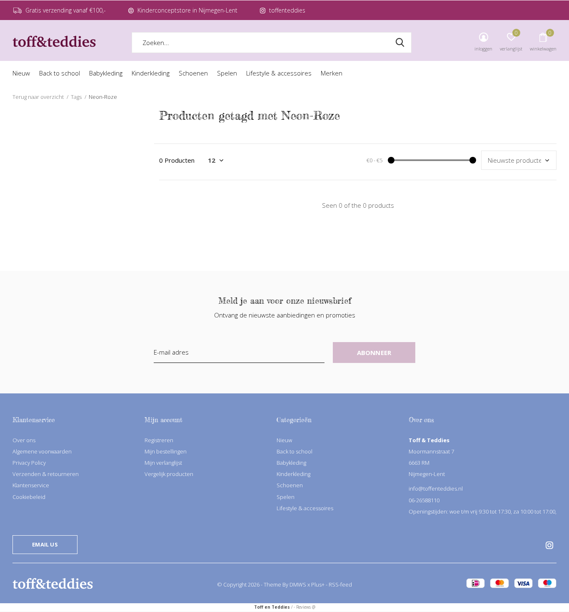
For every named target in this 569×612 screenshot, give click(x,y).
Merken (331, 73)
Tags (76, 97)
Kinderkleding (151, 73)
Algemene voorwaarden (42, 451)
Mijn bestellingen (166, 451)
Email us (44, 544)
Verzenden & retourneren (45, 474)
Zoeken (400, 42)
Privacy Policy (29, 462)
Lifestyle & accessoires (279, 73)
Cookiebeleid (28, 497)
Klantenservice (30, 485)
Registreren (159, 440)
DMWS (297, 584)
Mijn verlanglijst (163, 462)
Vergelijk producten (169, 474)
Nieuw (21, 73)
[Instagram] (549, 545)
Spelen (227, 73)
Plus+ (317, 584)
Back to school (59, 73)
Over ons (23, 440)
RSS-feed (340, 584)
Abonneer (374, 352)
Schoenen (193, 73)
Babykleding (105, 73)
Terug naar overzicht (38, 97)
